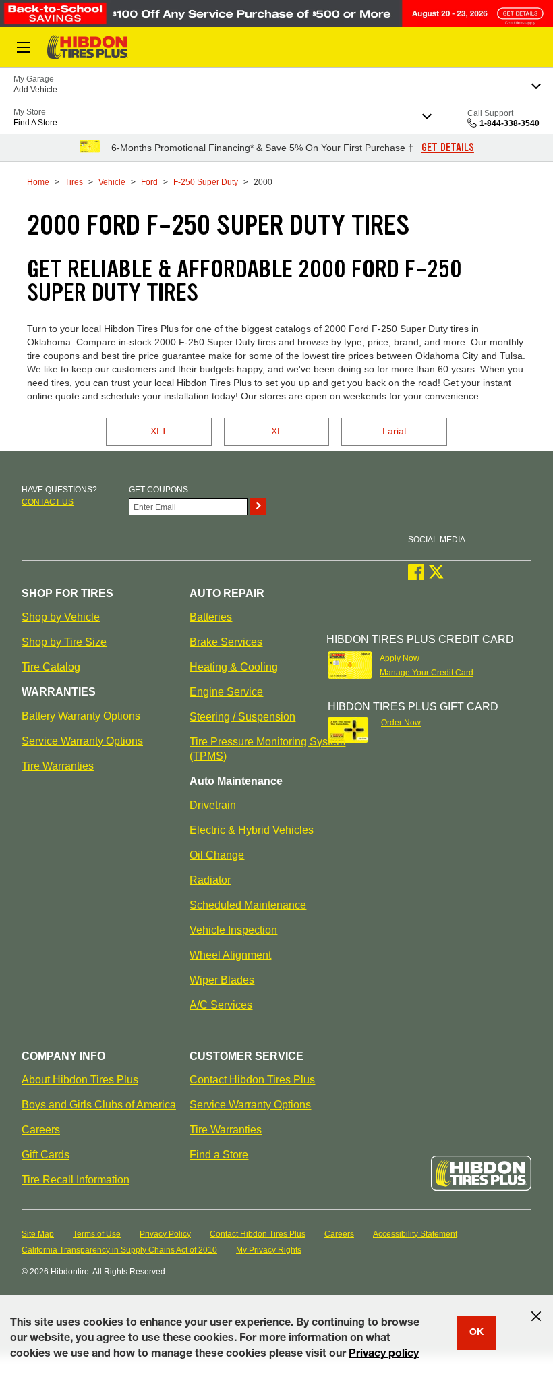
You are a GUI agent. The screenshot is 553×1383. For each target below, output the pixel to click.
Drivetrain (213, 805)
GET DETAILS (447, 147)
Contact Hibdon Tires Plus (252, 1079)
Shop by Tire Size (64, 642)
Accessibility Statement (415, 1234)
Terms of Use (97, 1234)
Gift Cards (45, 1154)
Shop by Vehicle (61, 617)
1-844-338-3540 (509, 123)
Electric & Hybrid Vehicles (252, 830)
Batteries (211, 617)
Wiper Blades (222, 980)
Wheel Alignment (230, 955)
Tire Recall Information (75, 1179)
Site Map (38, 1234)
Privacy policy (384, 1354)
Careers (41, 1129)
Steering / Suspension (242, 717)
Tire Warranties (58, 766)
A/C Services (221, 1005)
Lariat (394, 431)
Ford (149, 182)
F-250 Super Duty (205, 182)
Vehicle (111, 182)
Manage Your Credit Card (426, 672)
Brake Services (226, 642)
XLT (158, 431)
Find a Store (219, 1154)
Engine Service (226, 692)
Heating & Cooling (234, 667)
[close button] (536, 1316)
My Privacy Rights (268, 1250)
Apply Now (399, 658)
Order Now (401, 722)
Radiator (210, 880)
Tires (74, 182)
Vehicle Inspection (233, 930)
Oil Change (217, 855)
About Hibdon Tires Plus (80, 1079)
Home (38, 182)
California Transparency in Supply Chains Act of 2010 (119, 1250)
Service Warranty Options (82, 741)
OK (476, 1333)
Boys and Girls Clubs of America (99, 1104)
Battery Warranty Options (81, 716)
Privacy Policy (165, 1234)
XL (277, 431)
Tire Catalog (51, 667)
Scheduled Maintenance (248, 905)
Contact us (48, 502)
